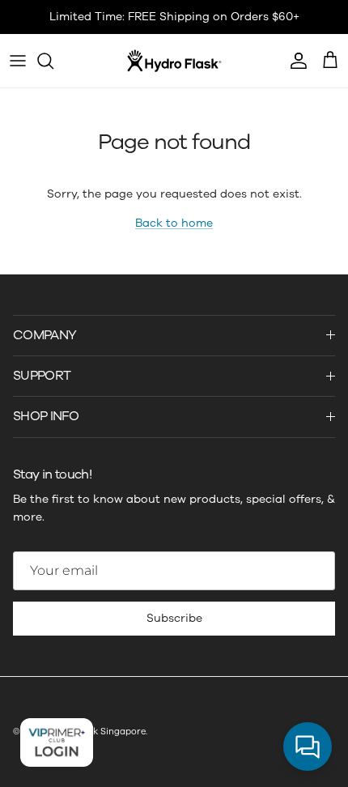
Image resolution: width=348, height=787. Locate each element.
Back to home (174, 223)
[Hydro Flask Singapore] (174, 60)
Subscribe (174, 618)
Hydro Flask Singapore (96, 731)
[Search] (53, 61)
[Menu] (18, 61)
